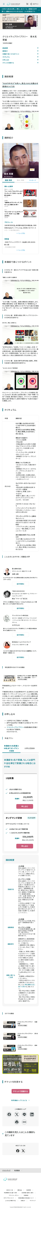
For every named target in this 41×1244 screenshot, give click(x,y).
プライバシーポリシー (15, 1195)
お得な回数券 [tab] (29, 748)
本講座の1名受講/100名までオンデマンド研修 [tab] (11, 748)
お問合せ (24, 1200)
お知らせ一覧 (10, 1190)
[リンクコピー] (24, 1122)
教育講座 (17, 1170)
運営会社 (20, 1190)
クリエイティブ (6, 1170)
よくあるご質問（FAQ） (11, 1200)
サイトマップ (33, 1200)
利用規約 (27, 1195)
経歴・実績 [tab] (8, 180)
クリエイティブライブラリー (15, 727)
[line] (24, 1114)
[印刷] (16, 1122)
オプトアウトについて (10, 1198)
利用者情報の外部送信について (27, 1198)
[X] (23, 1150)
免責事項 (29, 1190)
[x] (16, 1114)
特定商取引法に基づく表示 (11, 1192)
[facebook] (9, 1114)
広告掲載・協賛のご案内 (28, 1192)
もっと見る (21, 233)
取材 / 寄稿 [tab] (20, 180)
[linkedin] (32, 1114)
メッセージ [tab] (32, 180)
